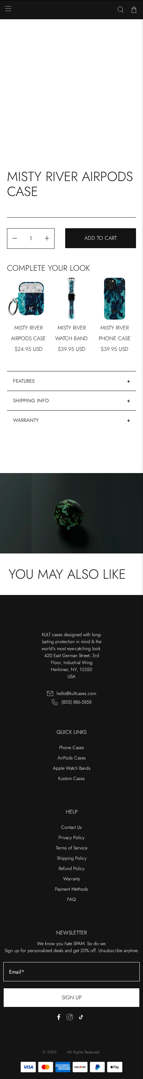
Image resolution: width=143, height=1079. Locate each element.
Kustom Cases (71, 778)
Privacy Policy (71, 837)
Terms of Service (71, 847)
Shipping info (31, 400)
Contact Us (71, 827)
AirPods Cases (72, 757)
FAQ (71, 899)
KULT (61, 1052)
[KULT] (71, 10)
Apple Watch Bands (71, 768)
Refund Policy (71, 868)
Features (24, 381)
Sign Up (71, 997)
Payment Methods (71, 889)
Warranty (26, 420)
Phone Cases (71, 747)
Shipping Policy (71, 858)
